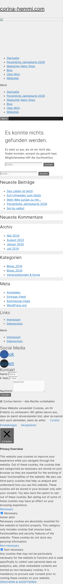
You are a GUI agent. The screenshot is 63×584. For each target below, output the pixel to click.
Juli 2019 (13, 248)
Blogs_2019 (14, 266)
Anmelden (13, 292)
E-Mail (4, 378)
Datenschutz (15, 323)
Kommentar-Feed (18, 301)
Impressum (13, 319)
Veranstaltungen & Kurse (23, 274)
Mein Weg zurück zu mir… (24, 199)
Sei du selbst (15, 208)
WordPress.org (17, 305)
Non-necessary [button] (9, 545)
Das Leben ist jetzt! (20, 191)
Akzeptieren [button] (28, 425)
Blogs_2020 (15, 270)
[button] (31, 85)
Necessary (10, 513)
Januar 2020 (15, 244)
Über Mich (13, 74)
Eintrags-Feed (16, 296)
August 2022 (15, 240)
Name (4, 374)
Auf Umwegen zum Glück (24, 195)
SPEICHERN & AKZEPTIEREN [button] (18, 582)
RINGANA (13, 78)
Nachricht (6, 391)
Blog (9, 70)
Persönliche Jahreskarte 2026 (26, 62)
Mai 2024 (13, 235)
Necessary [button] (6, 509)
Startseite (13, 58)
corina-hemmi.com (22, 9)
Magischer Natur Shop (21, 66)
